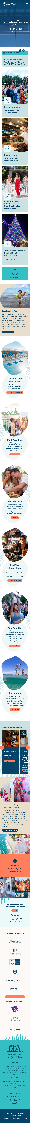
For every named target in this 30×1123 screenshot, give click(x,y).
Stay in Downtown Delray (15, 392)
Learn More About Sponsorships (15, 997)
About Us (14, 1094)
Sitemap (24, 1118)
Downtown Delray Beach (17, 1113)
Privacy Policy (16, 1118)
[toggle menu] (27, 3)
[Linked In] (19, 921)
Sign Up (15, 910)
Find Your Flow (15, 645)
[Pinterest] (15, 921)
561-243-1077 (15, 1083)
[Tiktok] (11, 921)
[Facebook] (9, 919)
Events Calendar (13, 1097)
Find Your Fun (15, 709)
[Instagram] (17, 919)
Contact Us (13, 1103)
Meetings (14, 1100)
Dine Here (15, 517)
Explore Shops (15, 454)
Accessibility (6, 1118)
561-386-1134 (15, 1087)
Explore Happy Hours (15, 580)
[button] (23, 50)
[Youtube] (21, 919)
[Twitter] (13, 919)
